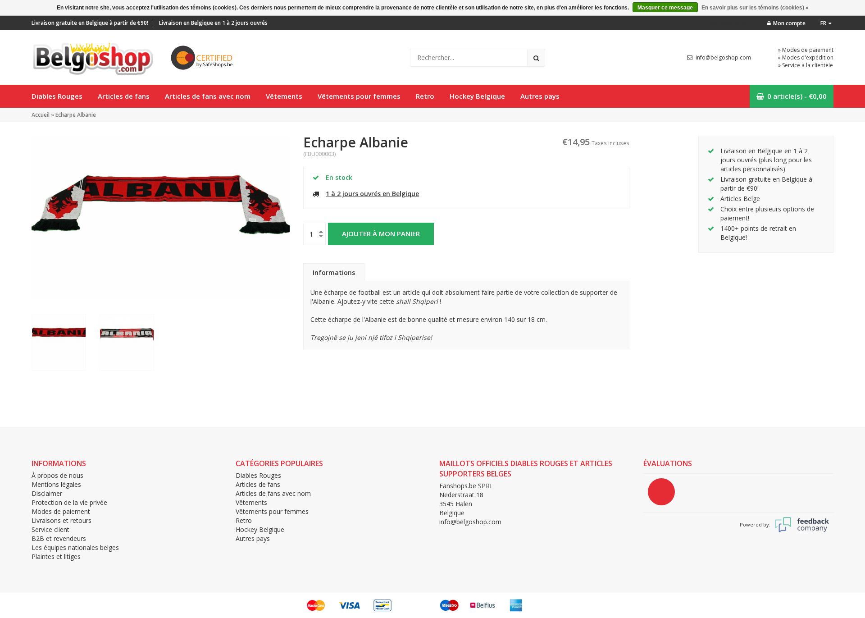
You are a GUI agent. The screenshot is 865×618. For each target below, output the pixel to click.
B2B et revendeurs (59, 538)
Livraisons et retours (61, 520)
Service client (50, 529)
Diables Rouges (57, 96)
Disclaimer (47, 493)
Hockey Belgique (477, 96)
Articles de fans (124, 96)
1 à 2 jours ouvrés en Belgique (372, 193)
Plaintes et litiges (56, 556)
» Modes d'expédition (805, 57)
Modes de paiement (61, 511)
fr (823, 23)
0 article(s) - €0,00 (797, 96)
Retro (425, 96)
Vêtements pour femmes (359, 96)
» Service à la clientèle (805, 65)
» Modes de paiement (805, 50)
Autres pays (540, 96)
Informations (334, 272)
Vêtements (284, 96)
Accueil (41, 115)
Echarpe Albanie (75, 115)
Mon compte (789, 23)
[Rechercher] (536, 58)
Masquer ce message (665, 8)
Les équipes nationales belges (75, 547)
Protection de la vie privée (69, 502)
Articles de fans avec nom (207, 96)
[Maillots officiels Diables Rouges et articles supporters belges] (92, 56)
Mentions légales (56, 484)
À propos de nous (57, 475)
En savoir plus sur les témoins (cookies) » (755, 8)
